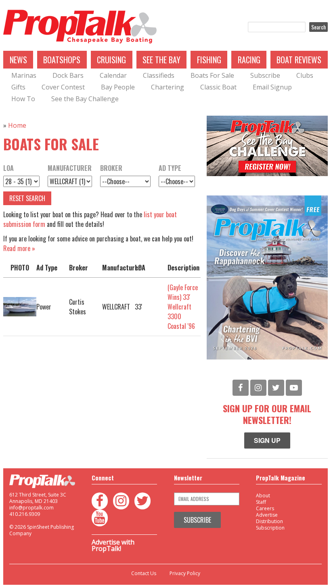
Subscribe (265, 75)
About (263, 495)
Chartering (167, 87)
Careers (265, 508)
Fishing (209, 60)
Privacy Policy (185, 573)
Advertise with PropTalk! (113, 545)
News (18, 60)
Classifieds (158, 75)
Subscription (270, 527)
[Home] (80, 27)
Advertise (267, 514)
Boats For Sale (212, 75)
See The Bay (161, 60)
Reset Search (27, 198)
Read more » (19, 248)
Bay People (118, 87)
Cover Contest (63, 87)
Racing (249, 60)
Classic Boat (218, 87)
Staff (261, 502)
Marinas (23, 75)
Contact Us (143, 573)
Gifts (18, 87)
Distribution (269, 521)
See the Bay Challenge (85, 98)
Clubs (304, 75)
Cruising (111, 60)
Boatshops (61, 60)
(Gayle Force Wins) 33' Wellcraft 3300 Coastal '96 (183, 307)
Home (17, 125)
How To (23, 98)
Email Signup (272, 87)
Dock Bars (68, 75)
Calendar (113, 75)
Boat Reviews (299, 60)
